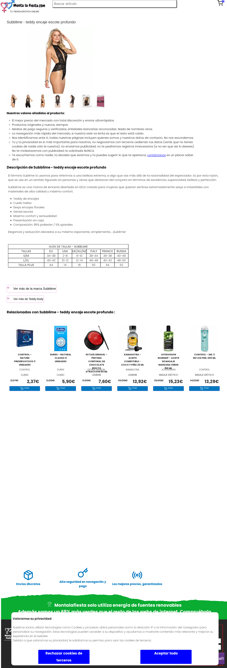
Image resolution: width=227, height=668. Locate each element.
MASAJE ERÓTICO (168, 374)
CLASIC (25, 374)
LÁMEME (96, 374)
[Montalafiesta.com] (26, 7)
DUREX (60, 369)
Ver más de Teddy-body (28, 299)
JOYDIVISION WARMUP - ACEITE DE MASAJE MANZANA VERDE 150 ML (168, 360)
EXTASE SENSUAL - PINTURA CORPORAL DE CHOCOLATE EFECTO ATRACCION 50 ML (97, 360)
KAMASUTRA (132, 369)
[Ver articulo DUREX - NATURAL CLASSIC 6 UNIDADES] (61, 351)
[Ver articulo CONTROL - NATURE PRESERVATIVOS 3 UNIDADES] (25, 351)
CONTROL (24, 369)
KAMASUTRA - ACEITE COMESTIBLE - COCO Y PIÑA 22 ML (132, 359)
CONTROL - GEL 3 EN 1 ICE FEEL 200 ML (204, 356)
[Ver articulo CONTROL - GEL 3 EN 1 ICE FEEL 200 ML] (204, 351)
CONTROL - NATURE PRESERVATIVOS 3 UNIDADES (24, 359)
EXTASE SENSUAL (96, 369)
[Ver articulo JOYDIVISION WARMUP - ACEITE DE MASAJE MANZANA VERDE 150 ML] (168, 351)
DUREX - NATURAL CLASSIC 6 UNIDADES (60, 358)
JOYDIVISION (168, 369)
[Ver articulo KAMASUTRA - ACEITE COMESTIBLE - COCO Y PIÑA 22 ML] (132, 351)
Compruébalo (195, 612)
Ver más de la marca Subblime (34, 288)
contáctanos (156, 155)
